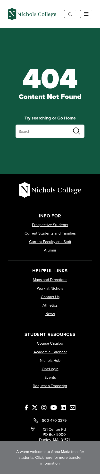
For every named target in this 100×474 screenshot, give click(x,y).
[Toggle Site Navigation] (86, 14)
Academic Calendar (50, 352)
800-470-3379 (54, 420)
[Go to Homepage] (32, 14)
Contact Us (50, 297)
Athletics (50, 305)
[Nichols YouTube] (53, 407)
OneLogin (50, 369)
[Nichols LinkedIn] (63, 407)
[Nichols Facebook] (26, 407)
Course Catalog (50, 343)
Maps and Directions (50, 279)
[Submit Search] (77, 131)
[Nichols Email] (72, 407)
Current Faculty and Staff (50, 241)
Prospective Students (50, 224)
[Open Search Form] (70, 14)
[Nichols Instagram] (44, 407)
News (50, 313)
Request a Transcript (50, 386)
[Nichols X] (34, 407)
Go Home (66, 118)
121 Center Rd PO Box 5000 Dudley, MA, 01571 (54, 434)
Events (50, 377)
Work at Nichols (50, 288)
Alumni (50, 250)
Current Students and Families (50, 233)
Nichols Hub (50, 360)
